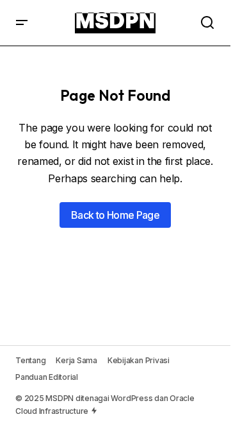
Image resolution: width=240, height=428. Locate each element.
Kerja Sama (76, 360)
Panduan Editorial (46, 377)
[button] (21, 23)
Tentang (30, 360)
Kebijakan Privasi (139, 360)
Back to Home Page (115, 215)
